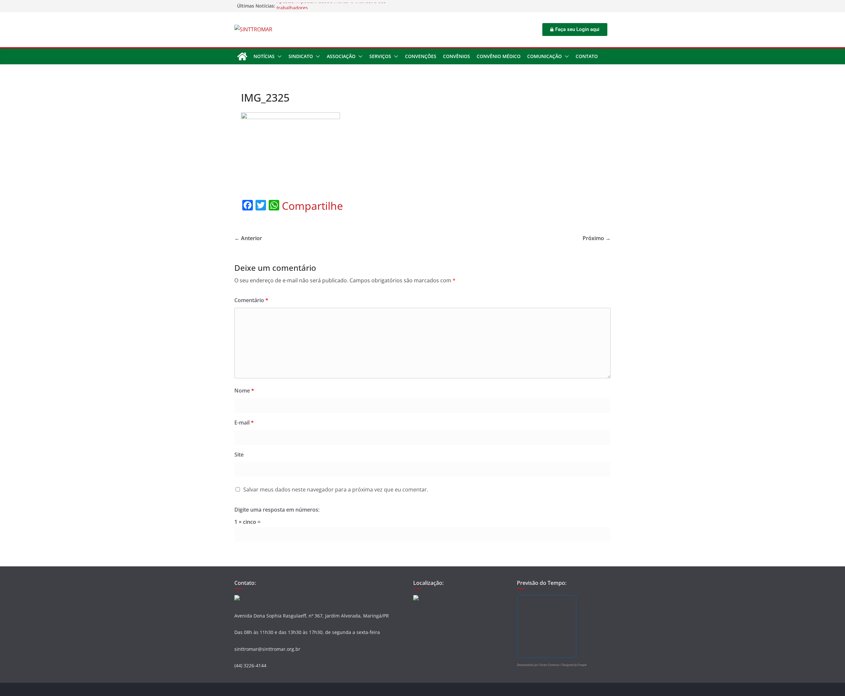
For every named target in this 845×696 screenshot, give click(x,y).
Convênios (456, 56)
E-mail (244, 422)
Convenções (420, 56)
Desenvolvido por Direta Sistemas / (539, 665)
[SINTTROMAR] (242, 56)
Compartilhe (312, 206)
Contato (587, 56)
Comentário (251, 300)
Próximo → (597, 238)
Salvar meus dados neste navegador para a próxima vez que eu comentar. (335, 489)
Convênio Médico (499, 56)
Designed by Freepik (574, 665)
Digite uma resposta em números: (277, 509)
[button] (278, 56)
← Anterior (248, 238)
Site (239, 454)
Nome (244, 390)
